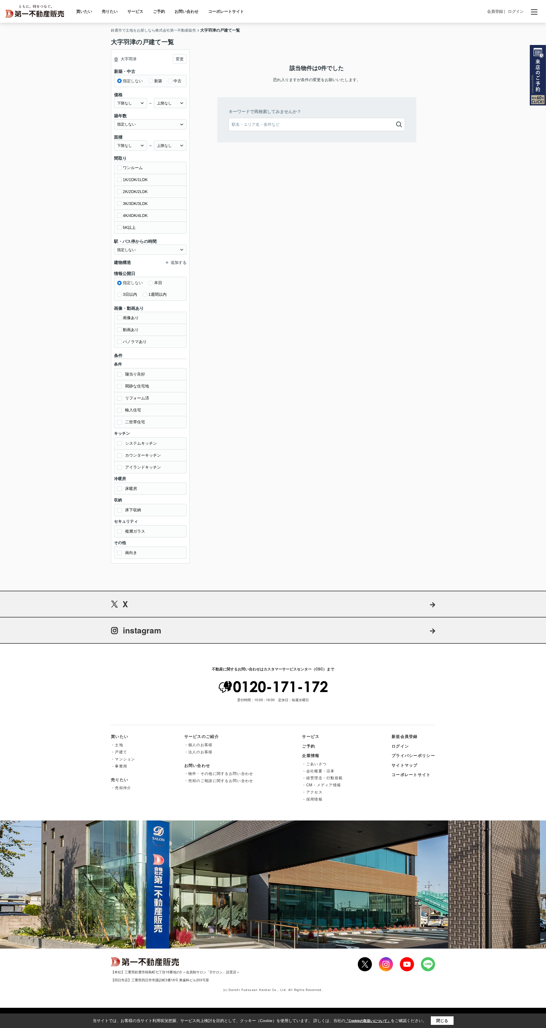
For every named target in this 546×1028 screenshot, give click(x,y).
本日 (158, 282)
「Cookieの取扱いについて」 (368, 1021)
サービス (135, 11)
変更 (180, 59)
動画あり (131, 329)
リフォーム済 (137, 398)
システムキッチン (141, 443)
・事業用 (119, 766)
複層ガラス (135, 531)
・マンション (123, 759)
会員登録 (495, 11)
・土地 (117, 744)
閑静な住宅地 (137, 386)
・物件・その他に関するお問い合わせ (218, 773)
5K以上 (129, 227)
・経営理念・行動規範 (322, 777)
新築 (158, 81)
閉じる (442, 1020)
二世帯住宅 (135, 422)
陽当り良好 (135, 374)
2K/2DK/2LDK (135, 191)
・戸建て (119, 751)
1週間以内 (157, 294)
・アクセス (312, 792)
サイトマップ (405, 765)
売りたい (110, 11)
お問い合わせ (186, 11)
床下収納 (133, 510)
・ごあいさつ (314, 763)
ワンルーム (133, 167)
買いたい (84, 11)
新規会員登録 (405, 736)
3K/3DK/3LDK (135, 203)
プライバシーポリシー (413, 755)
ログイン (516, 11)
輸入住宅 (133, 410)
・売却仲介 (121, 787)
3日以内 (130, 294)
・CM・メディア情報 (321, 784)
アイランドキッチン (143, 467)
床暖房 (131, 488)
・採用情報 (312, 799)
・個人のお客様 (198, 744)
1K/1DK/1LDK (135, 179)
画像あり (131, 317)
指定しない (133, 81)
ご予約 (159, 11)
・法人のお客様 (198, 751)
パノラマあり (135, 341)
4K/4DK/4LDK (135, 215)
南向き (131, 552)
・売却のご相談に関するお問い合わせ (218, 780)
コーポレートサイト (226, 11)
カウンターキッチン (143, 455)
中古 (177, 81)
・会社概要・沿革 (318, 770)
